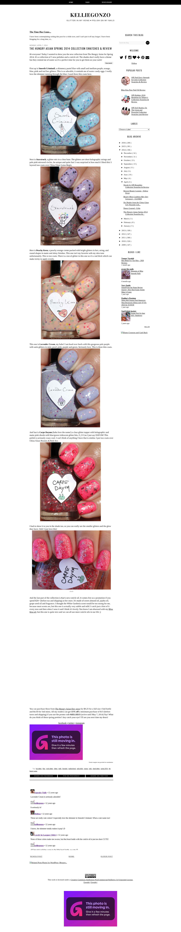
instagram (80, 723)
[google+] (139, 58)
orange (86, 769)
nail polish (80, 769)
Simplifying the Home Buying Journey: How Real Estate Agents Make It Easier (133, 290)
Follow (134, 63)
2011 (124, 238)
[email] (147, 58)
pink (90, 769)
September (128, 164)
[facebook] (126, 58)
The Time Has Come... (40, 32)
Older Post (107, 856)
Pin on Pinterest (71, 776)
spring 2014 (104, 769)
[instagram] (130, 58)
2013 (124, 230)
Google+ (87, 882)
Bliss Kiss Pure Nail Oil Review (133, 90)
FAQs (88, 2)
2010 (124, 241)
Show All (147, 326)
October (127, 160)
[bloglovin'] (134, 58)
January (127, 226)
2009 (124, 245)
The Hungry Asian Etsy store (67, 709)
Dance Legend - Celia (131, 208)
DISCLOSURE (107, 2)
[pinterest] (143, 58)
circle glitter (49, 769)
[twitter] (121, 58)
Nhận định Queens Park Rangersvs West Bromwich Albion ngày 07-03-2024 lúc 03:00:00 (134, 302)
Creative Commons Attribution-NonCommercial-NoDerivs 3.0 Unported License (102, 880)
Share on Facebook (43, 776)
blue (44, 769)
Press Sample (108, 63)
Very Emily (126, 285)
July (126, 171)
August (127, 168)
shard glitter (96, 769)
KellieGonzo (90, 14)
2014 (124, 150)
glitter (56, 769)
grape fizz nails (127, 269)
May (126, 178)
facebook (62, 723)
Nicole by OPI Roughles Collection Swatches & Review (136, 186)
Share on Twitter (99, 776)
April (126, 182)
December (128, 153)
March (126, 219)
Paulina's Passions (128, 298)
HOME (71, 2)
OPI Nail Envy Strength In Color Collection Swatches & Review (140, 79)
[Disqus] (71, 819)
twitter (71, 723)
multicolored (72, 769)
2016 (124, 143)
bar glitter (39, 769)
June (126, 175)
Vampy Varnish (127, 258)
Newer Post (36, 856)
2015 (124, 146)
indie (60, 769)
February (127, 222)
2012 (124, 234)
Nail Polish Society (128, 311)
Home (71, 856)
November (128, 157)
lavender (65, 769)
